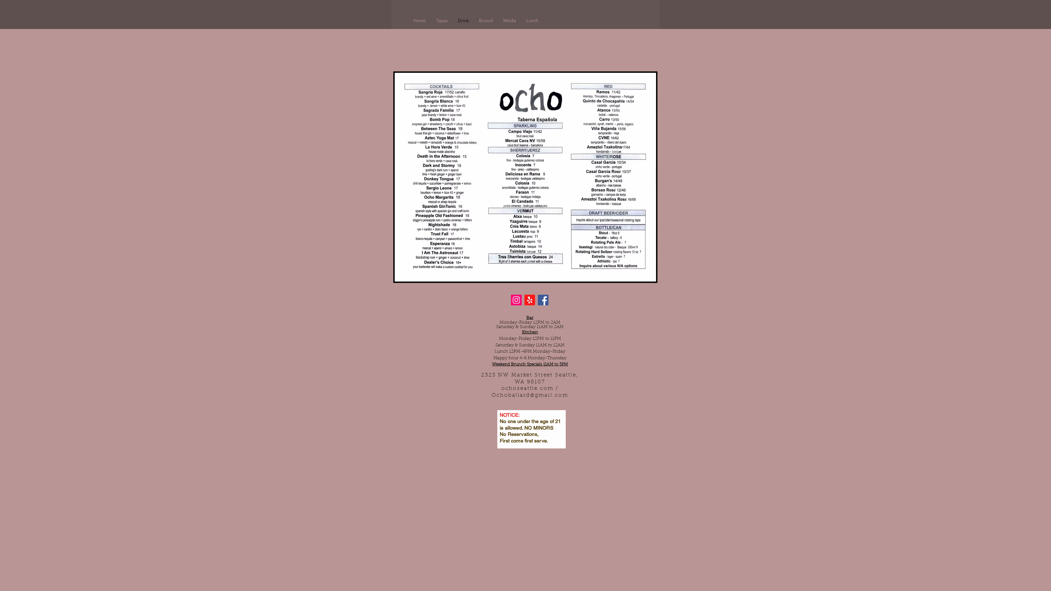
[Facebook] (543, 300)
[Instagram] (516, 300)
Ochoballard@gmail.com (530, 395)
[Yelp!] (529, 300)
